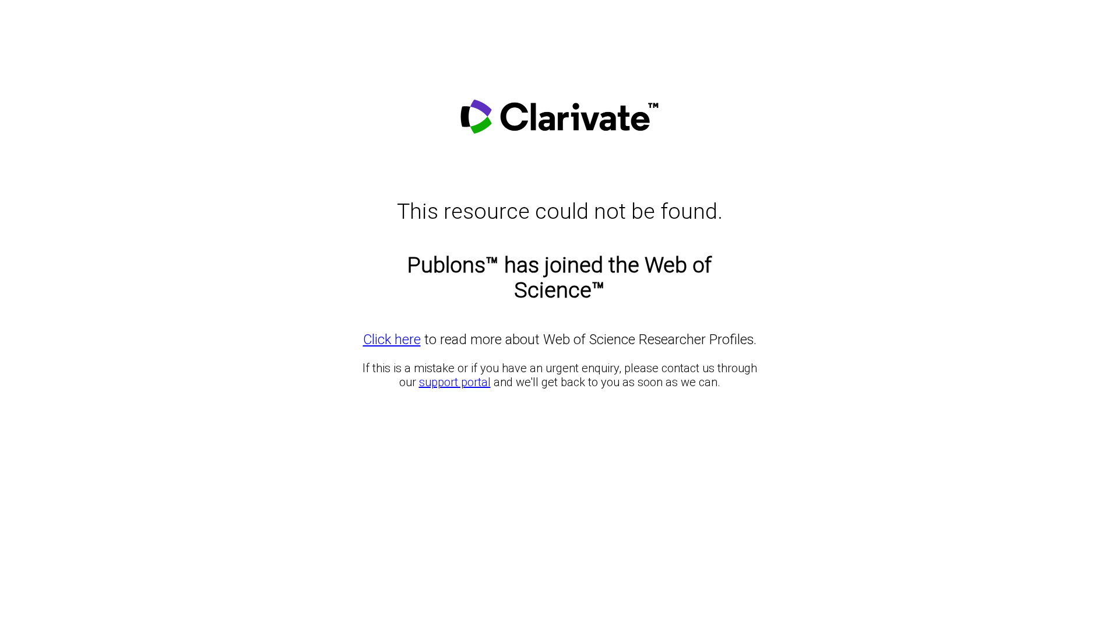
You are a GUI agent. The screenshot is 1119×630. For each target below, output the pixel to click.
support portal (455, 382)
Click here (392, 339)
